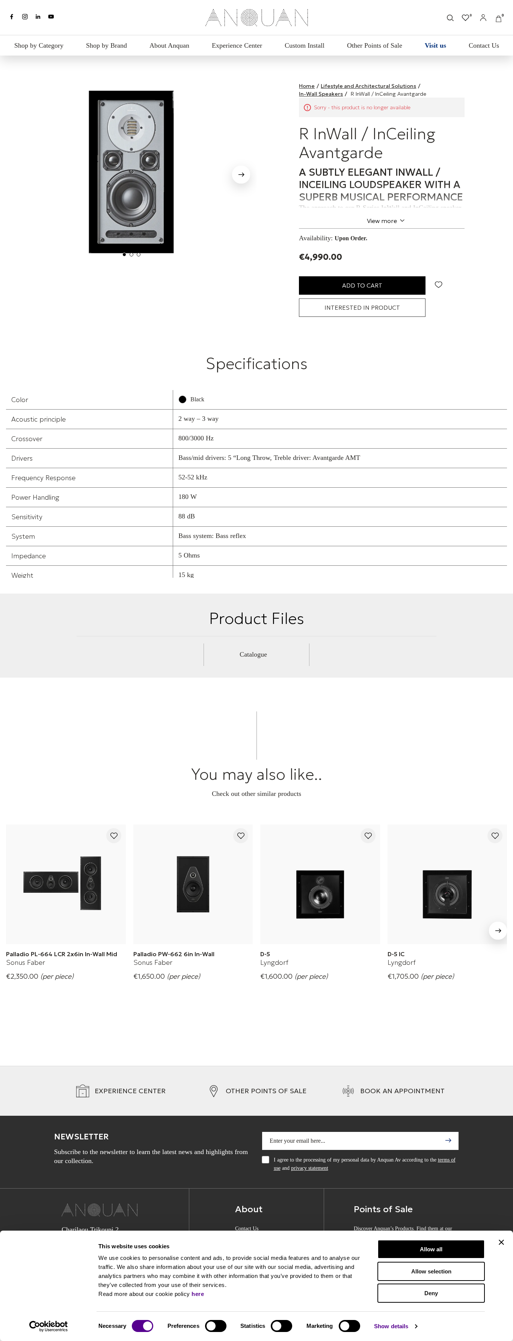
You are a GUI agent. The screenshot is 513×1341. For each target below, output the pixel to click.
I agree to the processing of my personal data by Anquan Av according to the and (365, 1164)
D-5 (265, 954)
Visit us (435, 45)
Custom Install (304, 45)
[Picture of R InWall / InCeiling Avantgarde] (131, 172)
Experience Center (237, 45)
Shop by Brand (106, 45)
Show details (391, 1326)
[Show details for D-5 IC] (447, 884)
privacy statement (309, 1168)
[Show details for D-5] (320, 884)
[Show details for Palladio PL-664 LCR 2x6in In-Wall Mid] (66, 884)
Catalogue (253, 654)
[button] (241, 176)
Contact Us (484, 45)
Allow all (431, 1249)
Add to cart (362, 285)
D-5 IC (396, 954)
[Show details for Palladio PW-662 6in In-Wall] (193, 884)
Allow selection (431, 1271)
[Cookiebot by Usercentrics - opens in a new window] (48, 1326)
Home (307, 86)
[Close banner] (501, 1242)
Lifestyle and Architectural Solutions (368, 86)
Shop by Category (38, 45)
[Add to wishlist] (113, 836)
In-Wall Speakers (321, 93)
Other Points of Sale (374, 45)
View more (382, 221)
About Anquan (169, 45)
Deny (431, 1293)
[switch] (215, 1326)
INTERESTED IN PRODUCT (362, 307)
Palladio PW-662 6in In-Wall (173, 954)
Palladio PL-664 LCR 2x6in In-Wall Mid (61, 954)
